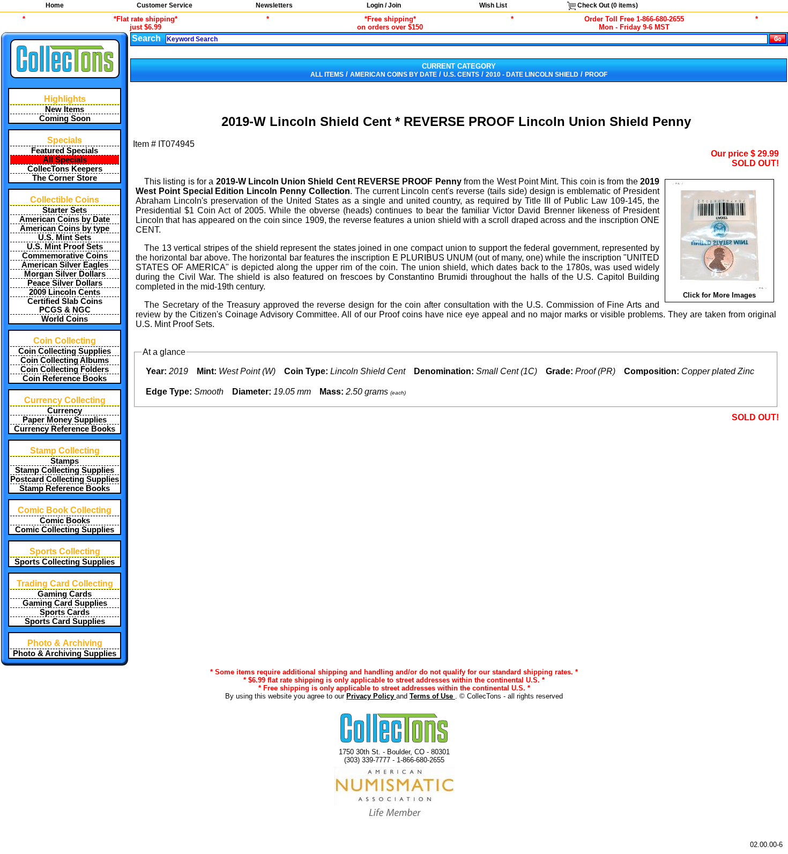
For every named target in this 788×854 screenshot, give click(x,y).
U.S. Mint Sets (64, 237)
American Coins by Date (64, 219)
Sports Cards (65, 612)
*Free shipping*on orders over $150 (390, 23)
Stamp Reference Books (64, 488)
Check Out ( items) (607, 5)
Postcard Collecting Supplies (64, 479)
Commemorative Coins (65, 255)
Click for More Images (719, 295)
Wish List (493, 5)
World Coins (64, 319)
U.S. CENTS (461, 74)
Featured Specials (64, 150)
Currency (64, 410)
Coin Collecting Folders (64, 369)
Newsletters (274, 5)
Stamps (64, 461)
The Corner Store (64, 178)
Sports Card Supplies (65, 621)
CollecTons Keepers (64, 169)
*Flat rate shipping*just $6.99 (145, 23)
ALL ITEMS (327, 74)
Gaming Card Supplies (65, 603)
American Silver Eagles (64, 265)
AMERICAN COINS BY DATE (393, 74)
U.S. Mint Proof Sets (65, 246)
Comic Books (65, 520)
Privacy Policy (371, 696)
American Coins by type (64, 228)
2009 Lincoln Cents (64, 292)
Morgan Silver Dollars (65, 274)
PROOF (596, 74)
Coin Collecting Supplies (64, 351)
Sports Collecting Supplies (64, 562)
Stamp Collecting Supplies (64, 470)
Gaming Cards (65, 594)
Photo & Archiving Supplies (64, 653)
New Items (64, 109)
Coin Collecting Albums (64, 360)
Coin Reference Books (65, 378)
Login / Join (384, 5)
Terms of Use (432, 696)
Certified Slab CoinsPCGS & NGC (64, 305)
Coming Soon (65, 118)
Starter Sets (64, 210)
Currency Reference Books (64, 429)
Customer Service (164, 5)
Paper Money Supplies (65, 419)
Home (55, 5)
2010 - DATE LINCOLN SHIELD (532, 74)
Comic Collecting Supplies (64, 529)
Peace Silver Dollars (64, 283)
